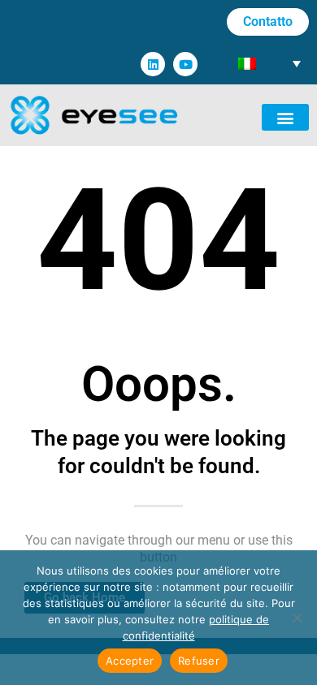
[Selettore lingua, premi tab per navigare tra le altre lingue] (269, 63)
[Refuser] (297, 618)
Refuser (198, 660)
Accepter (130, 660)
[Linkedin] (153, 64)
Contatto (268, 21)
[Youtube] (185, 64)
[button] (285, 117)
